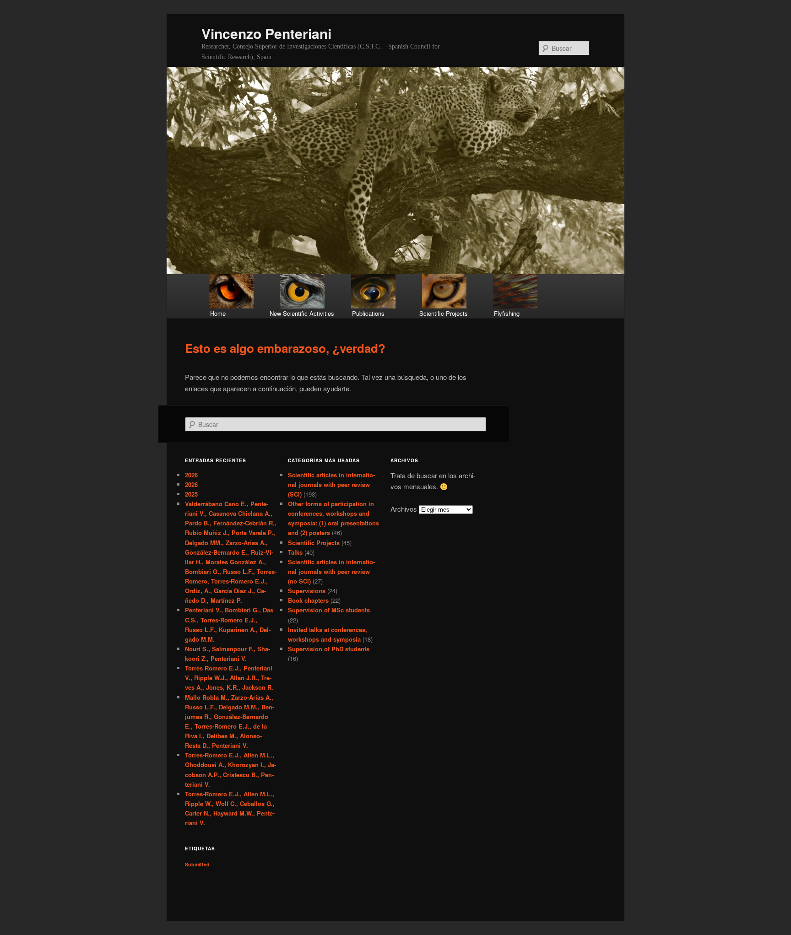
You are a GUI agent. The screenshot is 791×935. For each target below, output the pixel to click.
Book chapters (308, 600)
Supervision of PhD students (328, 648)
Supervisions (306, 590)
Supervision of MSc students (329, 609)
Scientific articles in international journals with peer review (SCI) (331, 484)
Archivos (403, 508)
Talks (295, 552)
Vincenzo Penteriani (266, 33)
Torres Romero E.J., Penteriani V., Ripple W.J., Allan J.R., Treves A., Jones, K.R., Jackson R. (229, 678)
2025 (191, 494)
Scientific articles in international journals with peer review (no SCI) (331, 571)
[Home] (231, 291)
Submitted (197, 864)
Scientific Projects (314, 542)
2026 (191, 474)
